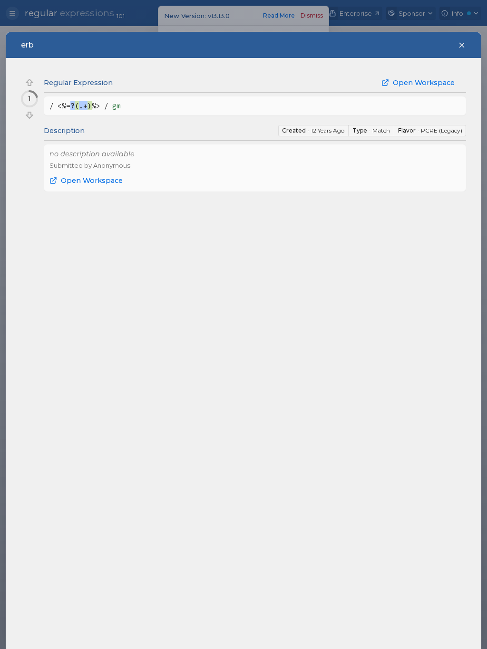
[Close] (462, 45)
